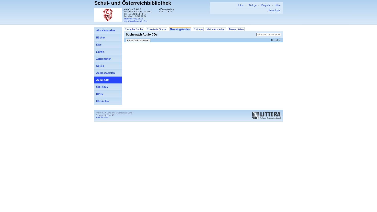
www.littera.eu (102, 117)
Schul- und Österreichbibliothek (132, 3)
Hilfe (277, 5)
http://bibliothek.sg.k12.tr (135, 21)
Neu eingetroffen (180, 29)
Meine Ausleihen (216, 29)
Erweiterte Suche (156, 29)
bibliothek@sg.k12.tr (133, 18)
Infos (241, 5)
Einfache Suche (134, 29)
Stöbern (198, 29)
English (265, 5)
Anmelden (274, 10)
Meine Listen (236, 29)
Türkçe (252, 5)
